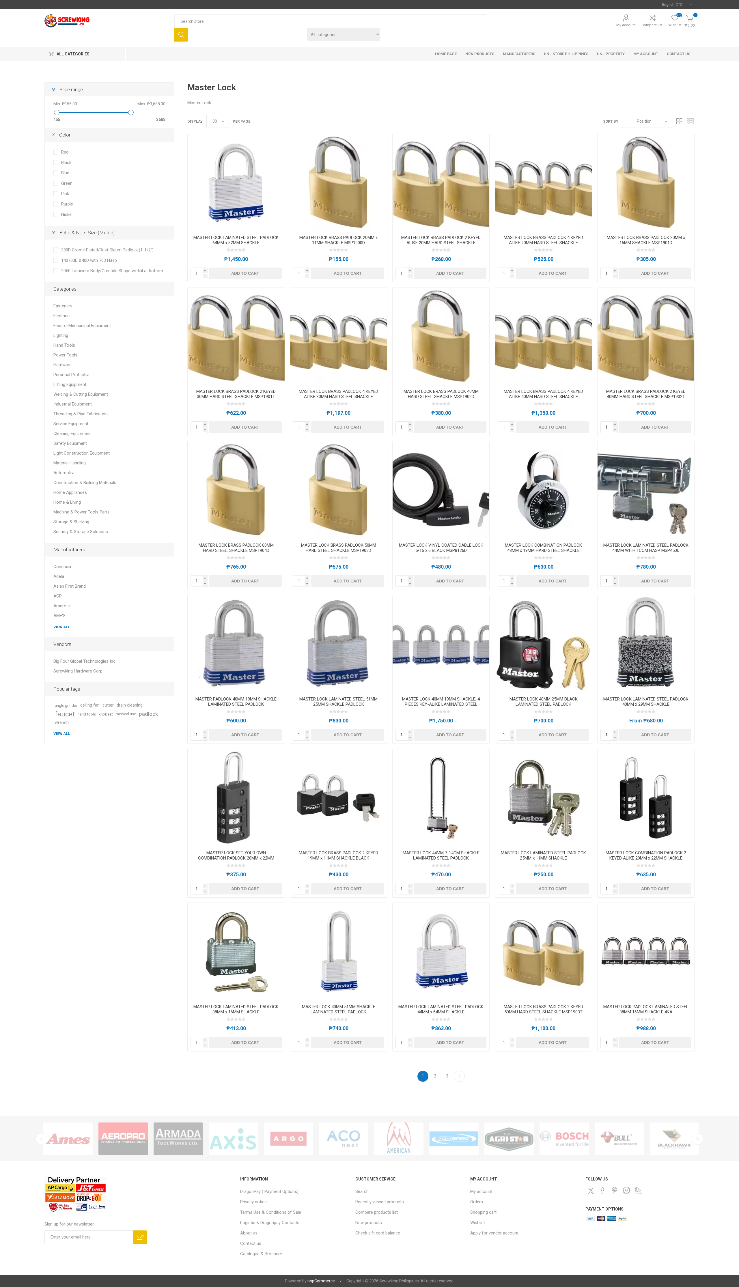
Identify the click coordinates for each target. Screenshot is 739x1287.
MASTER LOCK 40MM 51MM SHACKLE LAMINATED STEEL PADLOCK (338, 1009)
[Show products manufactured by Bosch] (398, 1138)
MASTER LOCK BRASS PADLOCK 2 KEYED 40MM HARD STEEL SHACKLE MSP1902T (646, 394)
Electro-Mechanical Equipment (82, 325)
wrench (62, 722)
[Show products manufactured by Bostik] (619, 1138)
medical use (126, 714)
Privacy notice (253, 1201)
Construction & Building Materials (84, 482)
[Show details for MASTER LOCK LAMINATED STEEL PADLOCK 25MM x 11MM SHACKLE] (543, 797)
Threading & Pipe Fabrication (80, 413)
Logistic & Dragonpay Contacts (269, 1222)
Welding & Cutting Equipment (80, 394)
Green (66, 183)
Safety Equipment (70, 443)
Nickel (66, 214)
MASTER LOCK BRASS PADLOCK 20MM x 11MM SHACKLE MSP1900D (338, 240)
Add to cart (245, 273)
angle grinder (66, 705)
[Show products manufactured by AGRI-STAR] (343, 1138)
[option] (68, 1138)
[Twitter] (591, 1190)
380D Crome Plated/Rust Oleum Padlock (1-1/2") (107, 250)
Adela (58, 576)
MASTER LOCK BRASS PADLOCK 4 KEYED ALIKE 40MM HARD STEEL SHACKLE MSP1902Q (543, 396)
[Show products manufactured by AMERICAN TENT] (233, 1138)
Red (64, 152)
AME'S (59, 615)
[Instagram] (626, 1190)
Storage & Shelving (71, 521)
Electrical (61, 315)
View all (61, 627)
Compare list (652, 25)
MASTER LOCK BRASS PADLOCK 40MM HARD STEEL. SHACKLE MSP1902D (441, 394)
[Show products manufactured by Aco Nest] (178, 1138)
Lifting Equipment (69, 384)
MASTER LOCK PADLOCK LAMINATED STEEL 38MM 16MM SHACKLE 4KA (645, 1009)
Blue (65, 172)
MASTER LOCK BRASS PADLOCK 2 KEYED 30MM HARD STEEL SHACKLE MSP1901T (236, 394)
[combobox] (330, 21)
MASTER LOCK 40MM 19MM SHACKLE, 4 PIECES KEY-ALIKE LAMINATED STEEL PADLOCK (441, 704)
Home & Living (67, 502)
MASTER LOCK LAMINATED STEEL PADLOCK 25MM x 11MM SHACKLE (543, 855)
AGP (57, 596)
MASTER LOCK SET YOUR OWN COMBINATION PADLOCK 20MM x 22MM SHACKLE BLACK (236, 858)
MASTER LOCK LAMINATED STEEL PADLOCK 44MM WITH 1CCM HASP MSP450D (645, 548)
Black (66, 162)
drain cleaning (130, 705)
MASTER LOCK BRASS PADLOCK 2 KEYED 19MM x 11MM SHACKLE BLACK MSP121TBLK (338, 858)
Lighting (60, 335)
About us (248, 1233)
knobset (106, 714)
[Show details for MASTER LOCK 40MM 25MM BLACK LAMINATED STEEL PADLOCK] (543, 643)
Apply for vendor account (494, 1233)
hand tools (87, 714)
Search (181, 35)
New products (368, 1222)
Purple (67, 204)
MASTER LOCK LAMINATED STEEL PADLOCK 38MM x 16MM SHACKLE (236, 1009)
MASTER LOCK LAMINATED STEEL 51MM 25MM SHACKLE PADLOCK (338, 701)
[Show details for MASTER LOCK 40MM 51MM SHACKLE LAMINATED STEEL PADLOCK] (338, 951)
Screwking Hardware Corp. (78, 671)
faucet (65, 714)
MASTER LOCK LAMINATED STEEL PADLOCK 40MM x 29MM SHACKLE (645, 701)
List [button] (690, 121)
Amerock (62, 605)
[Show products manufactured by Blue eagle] (674, 1138)
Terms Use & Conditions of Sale (270, 1212)
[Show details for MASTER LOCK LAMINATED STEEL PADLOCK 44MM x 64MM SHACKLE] (441, 951)
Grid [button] (679, 121)
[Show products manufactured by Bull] (454, 1138)
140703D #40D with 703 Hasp (89, 260)
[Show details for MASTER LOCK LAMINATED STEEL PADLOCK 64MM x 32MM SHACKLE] (236, 182)
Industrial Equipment (72, 404)
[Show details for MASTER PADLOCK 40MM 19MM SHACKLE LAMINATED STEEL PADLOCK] (236, 643)
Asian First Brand (69, 586)
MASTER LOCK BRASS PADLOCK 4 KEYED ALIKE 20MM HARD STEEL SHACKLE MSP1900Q (543, 243)
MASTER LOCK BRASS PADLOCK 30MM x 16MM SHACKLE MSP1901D (646, 240)
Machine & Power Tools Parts (81, 512)
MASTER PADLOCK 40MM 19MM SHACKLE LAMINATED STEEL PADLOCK (236, 701)
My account (626, 25)
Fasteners (62, 306)
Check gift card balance (377, 1233)
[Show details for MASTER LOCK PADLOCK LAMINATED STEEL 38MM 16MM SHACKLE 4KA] (646, 951)
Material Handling (69, 463)
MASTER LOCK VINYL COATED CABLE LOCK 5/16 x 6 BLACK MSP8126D (441, 548)
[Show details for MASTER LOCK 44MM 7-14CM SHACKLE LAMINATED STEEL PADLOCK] (441, 797)
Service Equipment (70, 423)
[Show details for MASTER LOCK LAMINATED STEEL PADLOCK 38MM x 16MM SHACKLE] (236, 951)
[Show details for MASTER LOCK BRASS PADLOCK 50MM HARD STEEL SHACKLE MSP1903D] (338, 489)
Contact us (250, 1243)
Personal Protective (72, 374)
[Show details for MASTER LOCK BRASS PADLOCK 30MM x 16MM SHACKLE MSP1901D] (646, 182)
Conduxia (62, 566)
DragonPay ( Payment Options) (269, 1191)
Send (140, 1237)
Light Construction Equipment (81, 453)
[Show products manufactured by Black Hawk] (509, 1138)
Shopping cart (483, 1212)
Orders (476, 1201)
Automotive (64, 472)
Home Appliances (70, 492)
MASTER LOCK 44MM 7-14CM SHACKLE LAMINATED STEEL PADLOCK (441, 855)
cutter (108, 705)
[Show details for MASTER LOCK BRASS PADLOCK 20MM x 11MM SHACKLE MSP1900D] (338, 182)
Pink (65, 193)
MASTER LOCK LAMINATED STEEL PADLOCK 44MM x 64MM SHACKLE (441, 1009)
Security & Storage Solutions (80, 531)
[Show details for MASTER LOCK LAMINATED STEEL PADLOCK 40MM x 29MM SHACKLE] (646, 643)
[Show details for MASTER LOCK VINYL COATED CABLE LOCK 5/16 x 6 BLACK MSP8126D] (441, 489)
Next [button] (697, 1139)
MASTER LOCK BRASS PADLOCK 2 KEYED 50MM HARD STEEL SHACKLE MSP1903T (543, 1009)
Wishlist (477, 1222)
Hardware (62, 364)
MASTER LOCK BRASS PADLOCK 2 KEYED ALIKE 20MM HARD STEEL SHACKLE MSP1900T (441, 243)
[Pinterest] (614, 1190)
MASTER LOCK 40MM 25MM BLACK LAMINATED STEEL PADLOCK (544, 701)
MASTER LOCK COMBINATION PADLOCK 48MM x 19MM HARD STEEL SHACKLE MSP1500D (543, 550)
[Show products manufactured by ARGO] (123, 1138)
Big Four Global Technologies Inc (84, 661)
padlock (148, 714)
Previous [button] (41, 1139)
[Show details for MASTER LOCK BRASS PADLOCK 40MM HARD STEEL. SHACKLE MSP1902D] (441, 335)
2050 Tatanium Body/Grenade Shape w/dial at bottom (112, 270)
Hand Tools (64, 345)
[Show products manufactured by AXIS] (68, 1138)
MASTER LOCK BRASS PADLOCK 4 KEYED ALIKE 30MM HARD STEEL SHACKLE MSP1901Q (338, 396)
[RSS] (638, 1190)
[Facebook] (602, 1190)
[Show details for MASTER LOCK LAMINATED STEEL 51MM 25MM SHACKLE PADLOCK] (338, 643)
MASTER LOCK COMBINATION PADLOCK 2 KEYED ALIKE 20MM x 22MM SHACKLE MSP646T (646, 858)
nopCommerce (321, 1281)
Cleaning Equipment (72, 433)
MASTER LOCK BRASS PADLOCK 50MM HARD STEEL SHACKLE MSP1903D (338, 548)
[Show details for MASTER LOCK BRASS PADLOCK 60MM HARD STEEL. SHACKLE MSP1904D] (236, 489)
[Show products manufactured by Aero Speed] (288, 1138)
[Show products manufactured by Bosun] (564, 1138)
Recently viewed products (379, 1201)
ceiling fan (90, 705)
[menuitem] (295, 1191)
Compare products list (376, 1212)
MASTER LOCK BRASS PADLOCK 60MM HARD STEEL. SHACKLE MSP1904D (236, 548)
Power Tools (65, 355)
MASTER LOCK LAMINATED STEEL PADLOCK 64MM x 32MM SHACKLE (236, 240)
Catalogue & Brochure (261, 1253)
